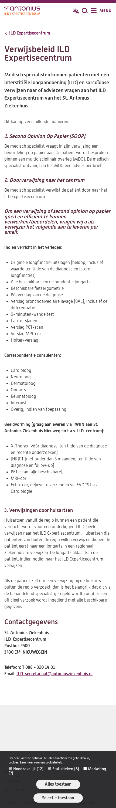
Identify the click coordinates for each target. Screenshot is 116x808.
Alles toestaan (58, 784)
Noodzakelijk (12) (28, 768)
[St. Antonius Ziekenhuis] (22, 11)
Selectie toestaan (58, 797)
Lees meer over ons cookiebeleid (41, 762)
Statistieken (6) (65, 768)
